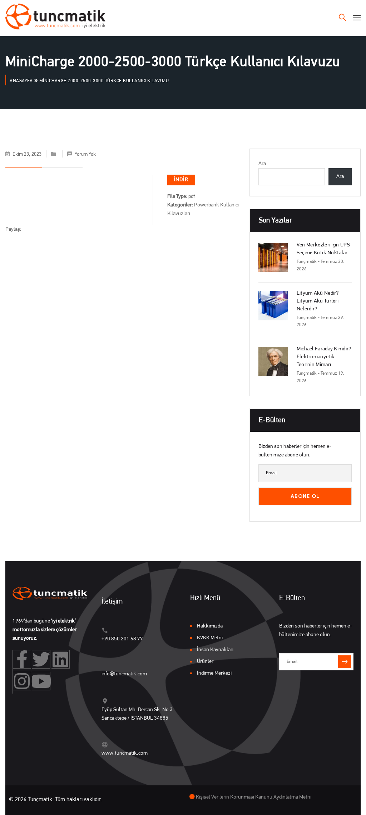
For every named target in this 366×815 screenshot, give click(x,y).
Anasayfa (21, 81)
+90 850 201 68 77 (122, 639)
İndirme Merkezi (214, 673)
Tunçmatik (307, 261)
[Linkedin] (60, 659)
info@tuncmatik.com (124, 674)
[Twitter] (41, 659)
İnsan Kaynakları (215, 649)
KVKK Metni (210, 638)
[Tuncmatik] (55, 18)
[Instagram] (22, 681)
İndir (181, 179)
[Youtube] (41, 681)
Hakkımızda (210, 626)
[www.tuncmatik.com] (105, 744)
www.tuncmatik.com (125, 753)
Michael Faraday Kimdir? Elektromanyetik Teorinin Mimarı (324, 357)
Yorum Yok (85, 154)
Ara (262, 163)
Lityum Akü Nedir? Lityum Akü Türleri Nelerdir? (318, 301)
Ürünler (205, 661)
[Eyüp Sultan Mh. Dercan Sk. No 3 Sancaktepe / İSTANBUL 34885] (105, 701)
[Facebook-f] (22, 659)
